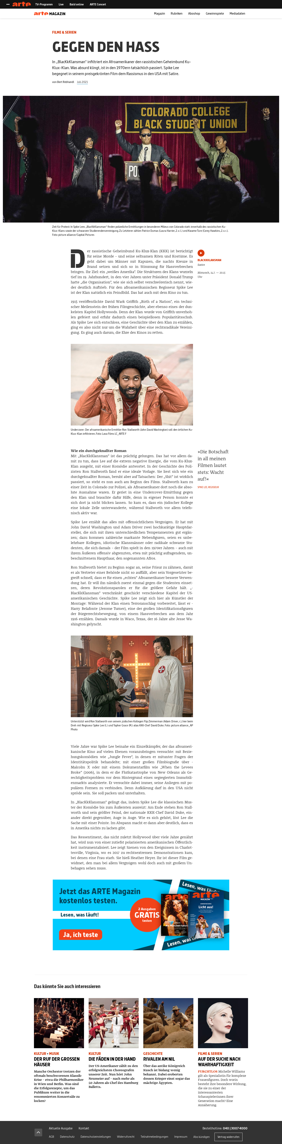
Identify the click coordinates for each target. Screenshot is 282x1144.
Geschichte (153, 1053)
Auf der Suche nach (219, 1062)
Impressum (180, 1137)
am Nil (159, 1059)
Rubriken (176, 13)
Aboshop (194, 13)
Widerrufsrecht (125, 1137)
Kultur (40, 1053)
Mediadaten (237, 13)
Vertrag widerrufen (228, 1137)
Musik (54, 1053)
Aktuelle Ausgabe (61, 1128)
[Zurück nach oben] (38, 1132)
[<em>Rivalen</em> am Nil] (168, 1023)
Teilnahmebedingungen (154, 1137)
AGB (51, 1137)
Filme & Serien (64, 32)
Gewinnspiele (215, 13)
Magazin (159, 13)
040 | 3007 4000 (235, 1128)
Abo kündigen (201, 1137)
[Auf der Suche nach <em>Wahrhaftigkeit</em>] (223, 1023)
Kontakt (84, 1128)
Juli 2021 (82, 82)
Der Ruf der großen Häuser (57, 1062)
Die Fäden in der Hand (112, 1059)
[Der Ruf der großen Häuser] (59, 1023)
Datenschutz (67, 1137)
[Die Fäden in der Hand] (114, 1023)
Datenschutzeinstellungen (96, 1137)
